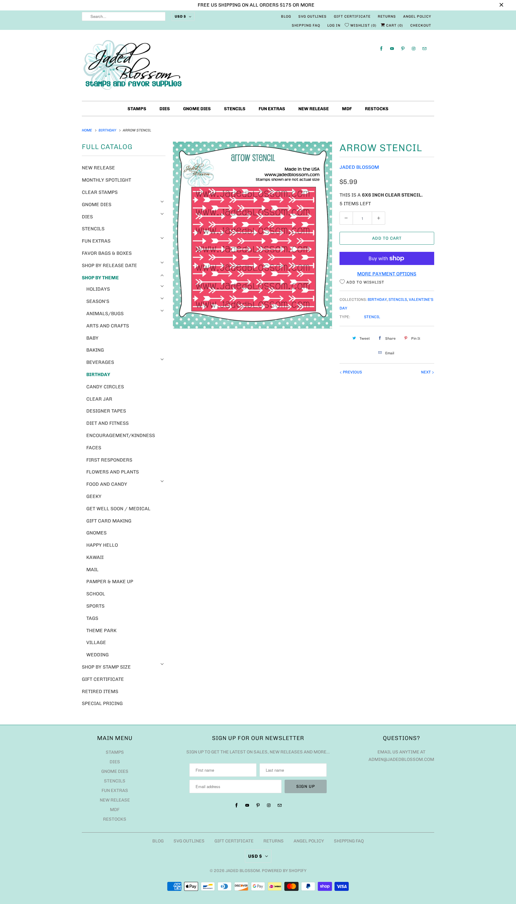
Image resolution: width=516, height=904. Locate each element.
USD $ (180, 16)
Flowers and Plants (112, 472)
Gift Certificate (352, 16)
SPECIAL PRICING (102, 703)
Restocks (376, 108)
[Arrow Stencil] (252, 235)
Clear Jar (99, 399)
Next (426, 372)
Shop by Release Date (109, 265)
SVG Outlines (312, 16)
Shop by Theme (100, 278)
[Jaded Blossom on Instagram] (413, 48)
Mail (92, 569)
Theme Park (101, 630)
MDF (347, 108)
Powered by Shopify (284, 870)
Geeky (94, 496)
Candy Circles (105, 387)
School (95, 594)
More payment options (386, 274)
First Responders (109, 460)
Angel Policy (417, 16)
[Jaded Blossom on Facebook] (381, 48)
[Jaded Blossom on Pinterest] (403, 48)
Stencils (234, 108)
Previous (352, 372)
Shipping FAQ (306, 25)
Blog (286, 16)
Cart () (394, 25)
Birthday (98, 374)
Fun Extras (272, 108)
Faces (93, 448)
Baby (92, 338)
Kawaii (95, 557)
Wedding (97, 655)
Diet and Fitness (107, 423)
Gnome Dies (197, 108)
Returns (387, 16)
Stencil (372, 317)
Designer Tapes (106, 411)
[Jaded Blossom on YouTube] (392, 48)
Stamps (137, 108)
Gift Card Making (108, 521)
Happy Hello (102, 545)
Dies (164, 108)
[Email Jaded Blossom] (424, 48)
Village (96, 642)
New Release (313, 108)
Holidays (98, 289)
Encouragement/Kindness (120, 435)
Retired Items (100, 691)
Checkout (420, 25)
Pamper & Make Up (109, 581)
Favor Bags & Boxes (107, 253)
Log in (333, 25)
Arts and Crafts (107, 326)
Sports (95, 606)
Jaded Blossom (359, 167)
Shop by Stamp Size (106, 667)
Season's (97, 301)
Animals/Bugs (105, 313)
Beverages (100, 362)
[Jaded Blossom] (258, 67)
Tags (92, 618)
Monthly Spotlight (106, 180)
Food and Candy (106, 484)
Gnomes (96, 533)
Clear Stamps (100, 192)
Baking (95, 350)
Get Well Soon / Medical (118, 508)
